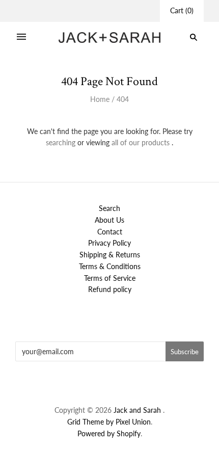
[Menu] (21, 37)
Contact (109, 231)
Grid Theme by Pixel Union (109, 421)
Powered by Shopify (109, 433)
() (182, 10)
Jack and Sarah (138, 410)
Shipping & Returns (109, 254)
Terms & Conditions (110, 266)
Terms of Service (109, 278)
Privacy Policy (109, 243)
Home (100, 99)
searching (60, 142)
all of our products (141, 142)
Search (109, 208)
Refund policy (109, 289)
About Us (109, 220)
